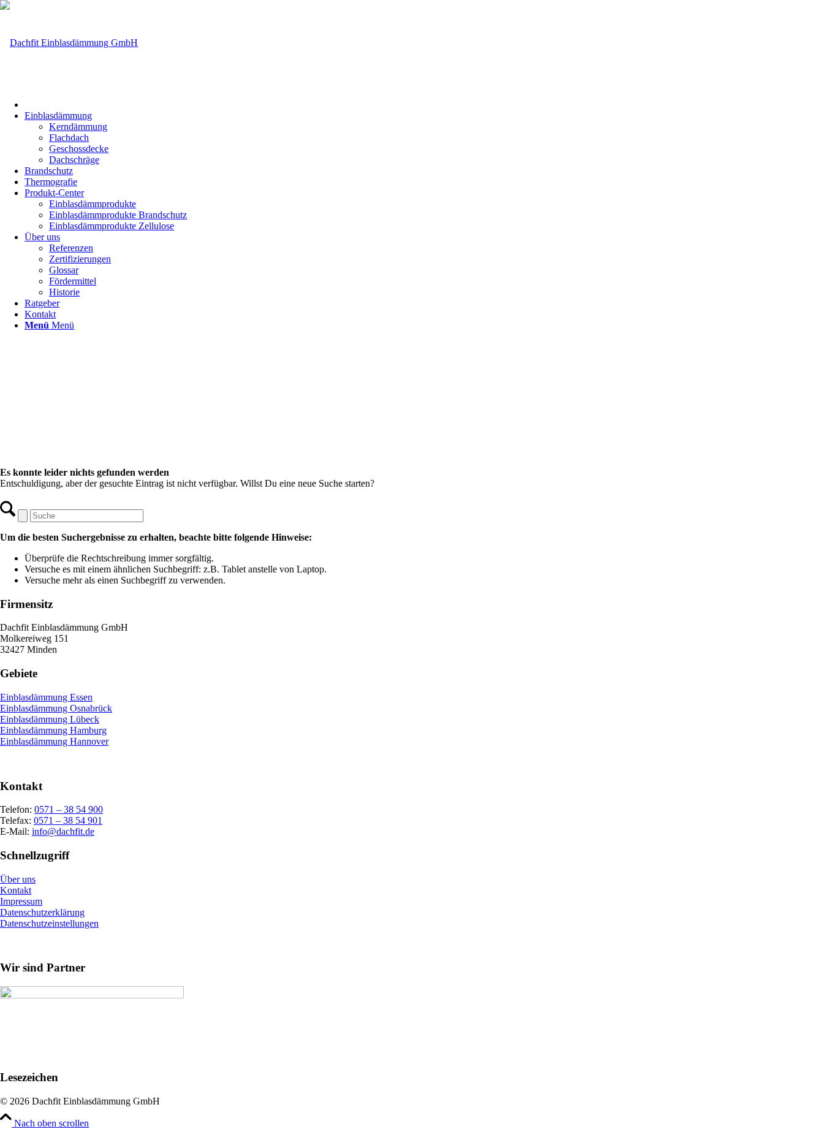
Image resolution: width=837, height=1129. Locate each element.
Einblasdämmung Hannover (54, 741)
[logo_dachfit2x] (69, 42)
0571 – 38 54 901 (68, 820)
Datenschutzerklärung (42, 912)
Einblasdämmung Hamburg (53, 730)
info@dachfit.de (63, 831)
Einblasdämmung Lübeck (49, 719)
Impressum (21, 901)
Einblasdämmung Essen (46, 697)
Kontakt (15, 890)
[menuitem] (431, 103)
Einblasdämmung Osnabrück (56, 708)
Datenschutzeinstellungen (49, 923)
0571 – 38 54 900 (68, 809)
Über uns (18, 879)
